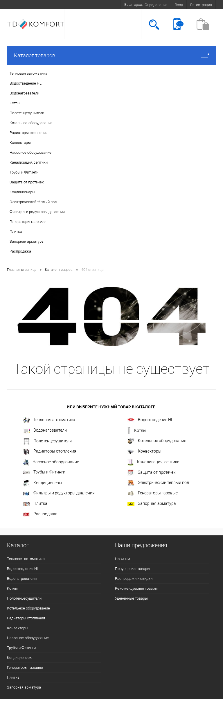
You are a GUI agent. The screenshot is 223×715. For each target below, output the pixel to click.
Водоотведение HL (155, 419)
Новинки (122, 559)
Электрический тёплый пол (163, 482)
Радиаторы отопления (54, 451)
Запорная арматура (157, 503)
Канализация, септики (158, 462)
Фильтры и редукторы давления (64, 493)
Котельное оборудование (162, 440)
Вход (179, 5)
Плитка (40, 503)
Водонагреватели (50, 430)
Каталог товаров (34, 55)
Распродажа (45, 514)
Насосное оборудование (56, 462)
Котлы (140, 430)
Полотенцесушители (52, 441)
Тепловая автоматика (54, 419)
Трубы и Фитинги (49, 472)
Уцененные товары (131, 598)
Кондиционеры (47, 482)
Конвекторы (149, 451)
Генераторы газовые (158, 493)
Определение (156, 5)
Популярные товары (132, 568)
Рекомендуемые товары (136, 588)
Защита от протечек (156, 472)
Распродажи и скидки (133, 578)
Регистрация (201, 5)
